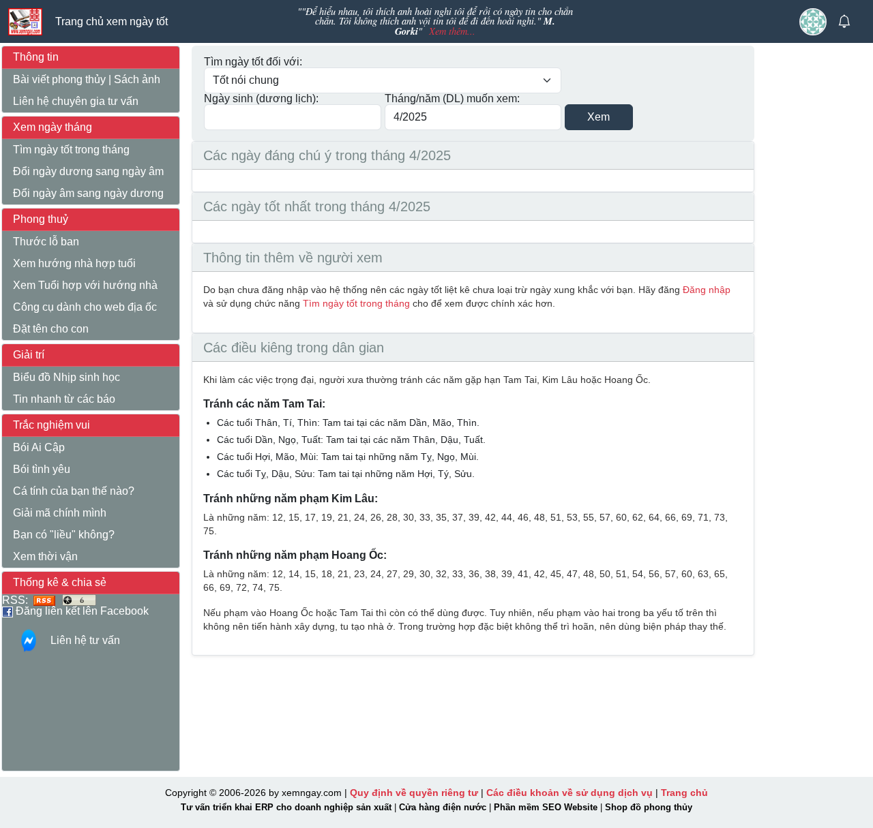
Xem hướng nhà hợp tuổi (74, 263)
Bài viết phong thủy (59, 79)
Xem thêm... (452, 31)
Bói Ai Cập (39, 447)
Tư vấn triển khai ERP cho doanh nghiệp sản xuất (286, 807)
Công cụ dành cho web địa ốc (85, 307)
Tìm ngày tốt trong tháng (71, 149)
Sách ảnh (137, 79)
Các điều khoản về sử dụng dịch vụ (569, 792)
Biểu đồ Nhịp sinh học (66, 377)
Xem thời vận (45, 556)
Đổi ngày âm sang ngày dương (88, 193)
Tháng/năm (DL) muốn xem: (452, 98)
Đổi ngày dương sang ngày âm (88, 171)
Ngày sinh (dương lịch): (261, 98)
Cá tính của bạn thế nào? (73, 491)
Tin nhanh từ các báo (64, 399)
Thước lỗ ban (46, 241)
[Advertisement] (818, 261)
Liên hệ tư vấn (85, 640)
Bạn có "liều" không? (64, 534)
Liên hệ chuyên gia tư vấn (75, 101)
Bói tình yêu (41, 469)
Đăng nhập (706, 289)
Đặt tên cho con (51, 329)
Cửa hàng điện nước (442, 807)
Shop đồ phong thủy (648, 807)
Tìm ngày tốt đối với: (253, 62)
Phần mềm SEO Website (545, 807)
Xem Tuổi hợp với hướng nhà (85, 285)
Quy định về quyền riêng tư (414, 792)
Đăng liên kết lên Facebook (81, 611)
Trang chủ (684, 792)
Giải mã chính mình (59, 513)
